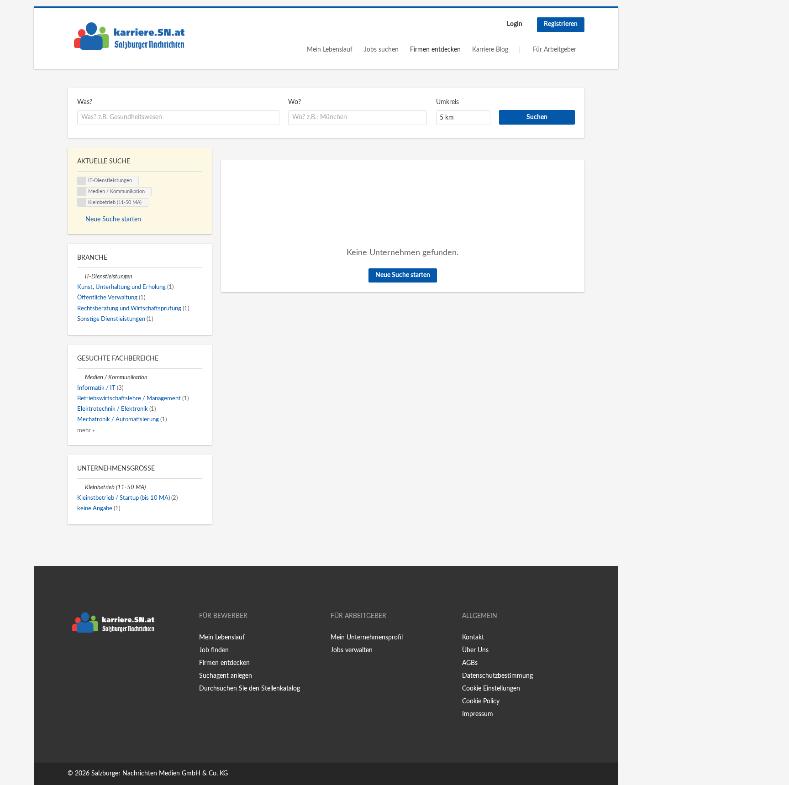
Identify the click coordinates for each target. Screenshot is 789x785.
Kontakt (473, 637)
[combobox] (178, 117)
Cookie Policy (481, 701)
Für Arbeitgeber (554, 50)
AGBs (470, 663)
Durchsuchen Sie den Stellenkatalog (249, 689)
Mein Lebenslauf (329, 50)
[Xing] (89, 656)
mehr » (86, 430)
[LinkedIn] (103, 656)
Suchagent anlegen (225, 676)
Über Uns (475, 650)
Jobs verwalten (352, 650)
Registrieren (561, 24)
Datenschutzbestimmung (497, 676)
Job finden (214, 650)
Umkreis (447, 102)
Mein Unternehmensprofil (367, 637)
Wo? (294, 102)
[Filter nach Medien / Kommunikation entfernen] (81, 377)
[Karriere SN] (129, 36)
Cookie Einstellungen (491, 689)
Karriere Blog (490, 50)
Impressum (477, 714)
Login (514, 24)
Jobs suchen (381, 50)
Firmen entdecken (435, 50)
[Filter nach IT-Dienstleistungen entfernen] (81, 276)
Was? (84, 102)
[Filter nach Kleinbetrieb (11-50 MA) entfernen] (81, 487)
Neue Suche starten (402, 275)
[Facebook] (74, 656)
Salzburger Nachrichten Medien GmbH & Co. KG (159, 773)
